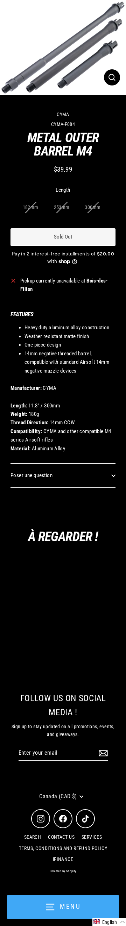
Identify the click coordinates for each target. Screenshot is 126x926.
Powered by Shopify (63, 871)
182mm (30, 207)
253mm (62, 207)
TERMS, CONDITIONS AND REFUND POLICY (63, 848)
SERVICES (92, 837)
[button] (109, 922)
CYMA (63, 114)
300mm (92, 207)
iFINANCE (63, 859)
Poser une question (31, 475)
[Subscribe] (102, 753)
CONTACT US (61, 837)
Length (63, 190)
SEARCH (32, 837)
